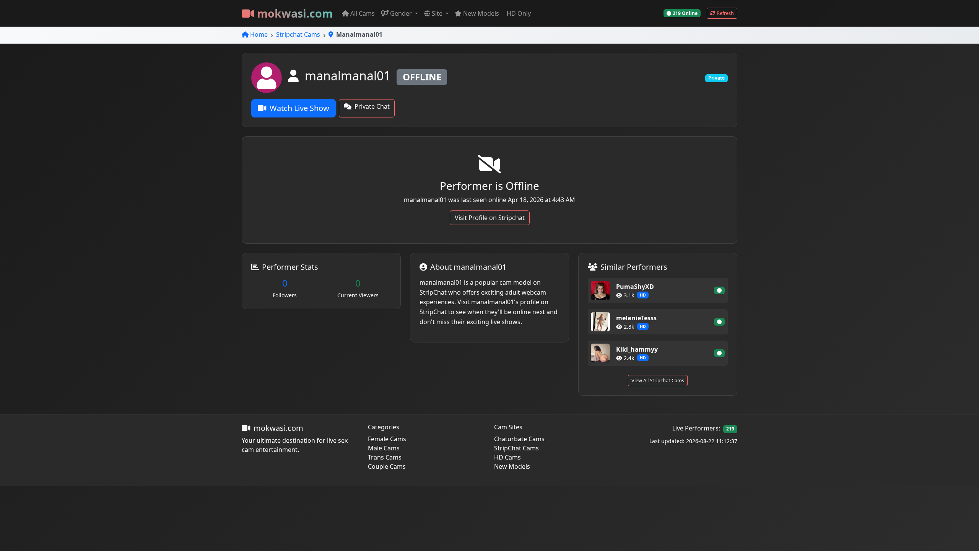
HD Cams (507, 457)
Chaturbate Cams (519, 439)
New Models (481, 13)
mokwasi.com (295, 13)
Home (259, 34)
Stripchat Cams (298, 34)
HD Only (519, 13)
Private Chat (372, 106)
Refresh (725, 13)
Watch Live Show (299, 108)
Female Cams (387, 439)
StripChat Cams (516, 448)
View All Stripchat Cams (657, 380)
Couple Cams (387, 466)
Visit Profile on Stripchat (490, 218)
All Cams (362, 13)
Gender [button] (401, 13)
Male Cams (384, 448)
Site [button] (438, 13)
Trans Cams (385, 457)
